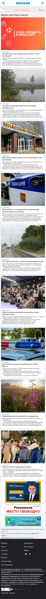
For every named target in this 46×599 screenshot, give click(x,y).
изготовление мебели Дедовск (24, 538)
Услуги (3, 547)
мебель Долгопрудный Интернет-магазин (15, 533)
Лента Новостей (6, 565)
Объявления (28, 543)
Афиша (26, 550)
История (4, 557)
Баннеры (4, 543)
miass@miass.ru (33, 584)
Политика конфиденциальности (33, 569)
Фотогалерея (28, 547)
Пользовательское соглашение (12, 569)
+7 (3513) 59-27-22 (9, 584)
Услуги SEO (4, 593)
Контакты (4, 550)
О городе (4, 554)
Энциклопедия (6, 561)
